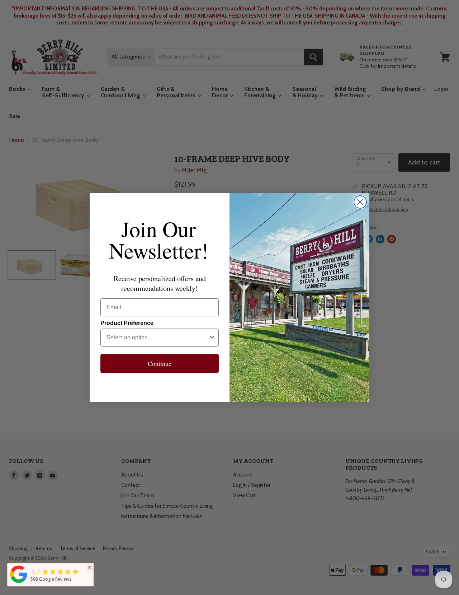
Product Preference (126, 323)
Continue (159, 363)
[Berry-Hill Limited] (18, 583)
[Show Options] (212, 337)
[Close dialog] (360, 202)
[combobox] (157, 337)
